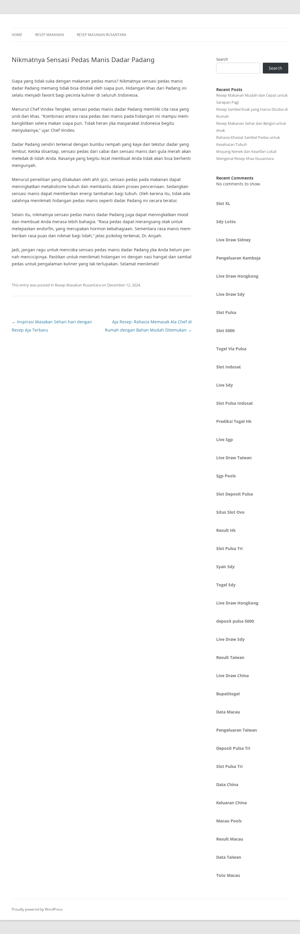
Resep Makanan (49, 34)
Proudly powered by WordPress (37, 909)
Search (222, 59)
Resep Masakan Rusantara (101, 34)
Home (17, 34)
